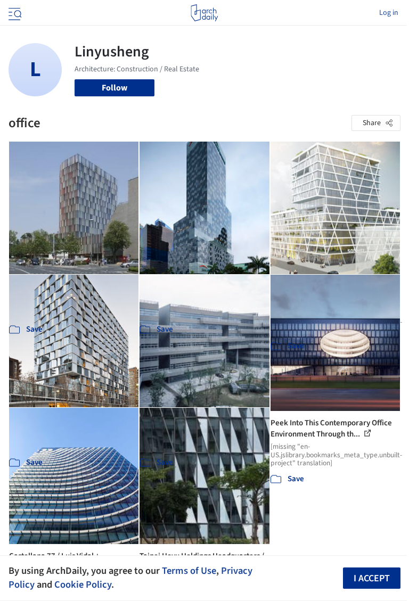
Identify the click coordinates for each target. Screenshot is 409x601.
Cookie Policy (82, 584)
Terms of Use (189, 571)
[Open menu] (13, 12)
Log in (388, 13)
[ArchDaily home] (204, 12)
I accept (372, 578)
